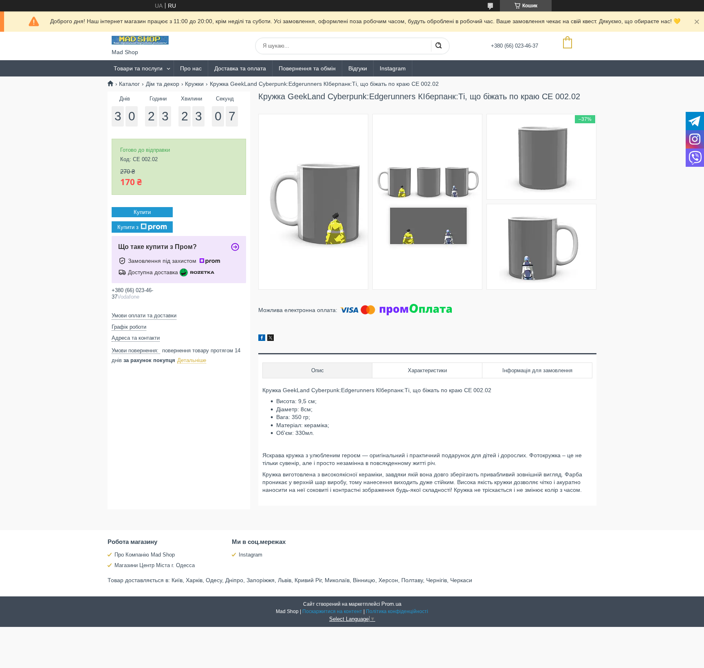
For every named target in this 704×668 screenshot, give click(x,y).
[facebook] (261, 339)
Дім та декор (162, 84)
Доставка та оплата (240, 68)
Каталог (129, 84)
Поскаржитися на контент (332, 611)
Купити (142, 212)
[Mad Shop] (140, 40)
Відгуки (357, 68)
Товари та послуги (138, 68)
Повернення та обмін (307, 68)
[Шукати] (438, 46)
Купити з (128, 227)
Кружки (194, 84)
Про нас (191, 68)
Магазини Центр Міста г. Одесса (154, 565)
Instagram (393, 68)
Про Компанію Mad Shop (144, 555)
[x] (270, 339)
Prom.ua (391, 604)
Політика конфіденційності (397, 611)
